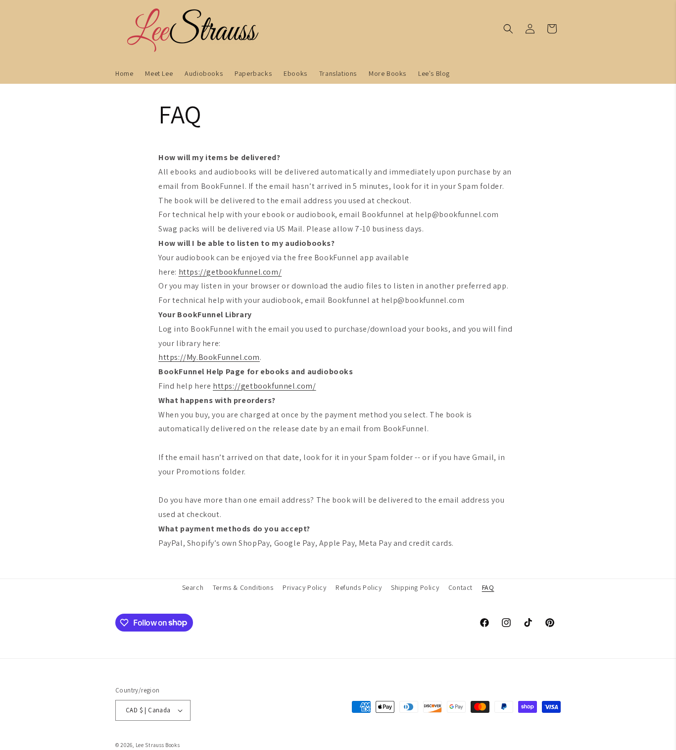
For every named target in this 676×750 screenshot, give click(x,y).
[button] (508, 29)
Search (193, 587)
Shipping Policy (415, 587)
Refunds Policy (359, 587)
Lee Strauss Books (158, 745)
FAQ (488, 587)
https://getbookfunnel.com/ (230, 272)
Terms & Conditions (243, 587)
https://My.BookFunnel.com (209, 357)
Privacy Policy (304, 587)
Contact (460, 587)
